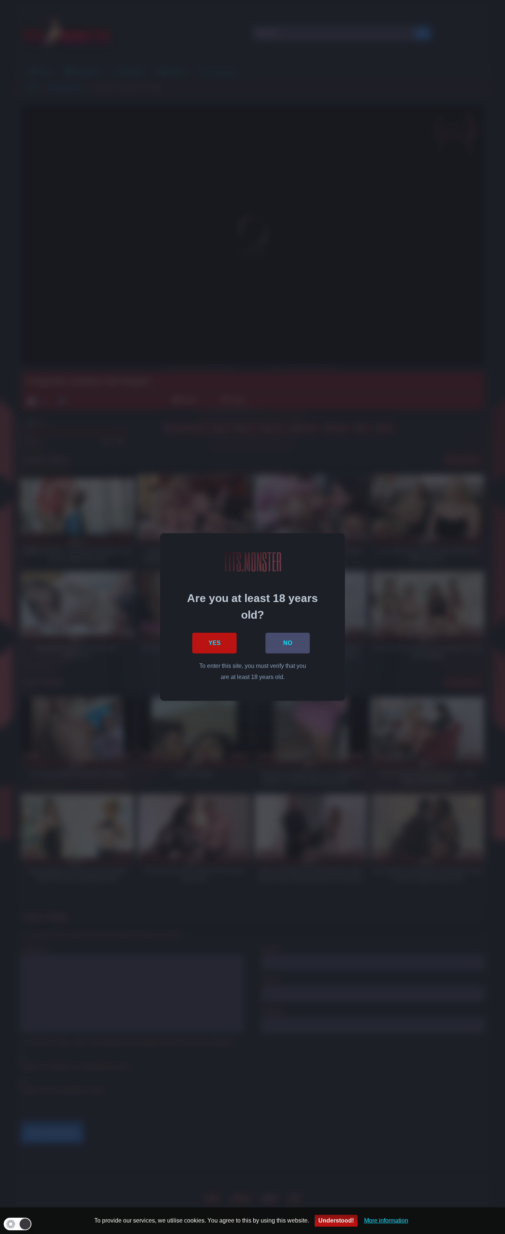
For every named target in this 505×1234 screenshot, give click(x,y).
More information (386, 1220)
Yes (215, 643)
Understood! (336, 1220)
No (287, 643)
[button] (17, 1224)
